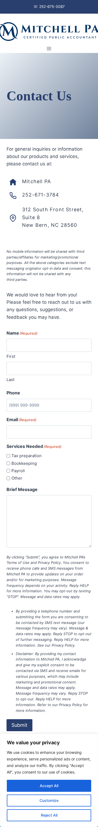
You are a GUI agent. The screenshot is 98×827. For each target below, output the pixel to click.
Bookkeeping (24, 463)
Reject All (49, 815)
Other (16, 478)
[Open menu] (49, 48)
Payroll (18, 470)
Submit (19, 725)
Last (10, 379)
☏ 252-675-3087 (49, 6)
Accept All (49, 785)
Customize (49, 800)
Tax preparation (26, 455)
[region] (49, 780)
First (11, 356)
